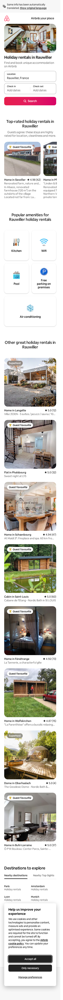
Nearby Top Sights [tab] (43, 875)
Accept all (30, 959)
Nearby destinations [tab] (15, 875)
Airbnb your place (42, 18)
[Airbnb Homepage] (6, 18)
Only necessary (30, 968)
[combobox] (30, 78)
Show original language (33, 8)
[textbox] (17, 90)
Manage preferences (30, 977)
